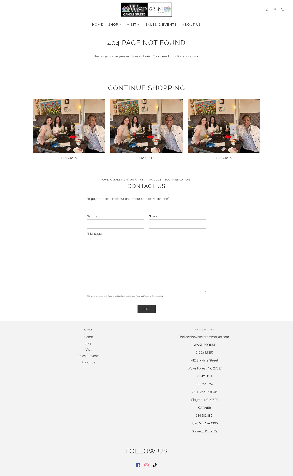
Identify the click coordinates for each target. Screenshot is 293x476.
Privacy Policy (134, 296)
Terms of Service (151, 296)
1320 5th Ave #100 (205, 423)
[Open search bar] (267, 10)
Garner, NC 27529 (205, 431)
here (163, 56)
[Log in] (275, 9)
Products (69, 158)
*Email (153, 216)
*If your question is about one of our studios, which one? (128, 199)
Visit (88, 349)
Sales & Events (161, 24)
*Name (92, 216)
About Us (191, 24)
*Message (94, 234)
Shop (88, 343)
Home (97, 24)
